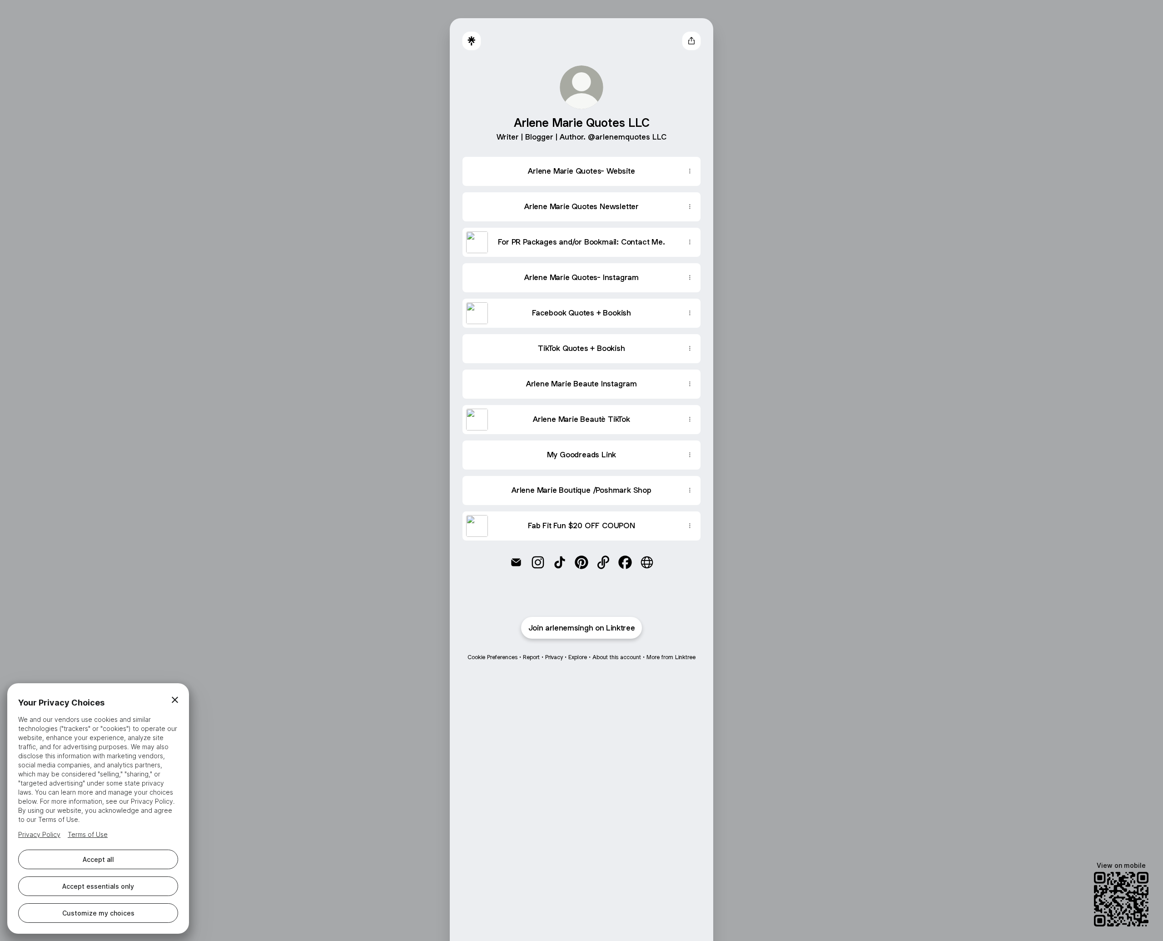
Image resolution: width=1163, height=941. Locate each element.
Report (531, 657)
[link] (516, 562)
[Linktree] (471, 41)
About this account (616, 657)
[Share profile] (691, 41)
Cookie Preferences (492, 657)
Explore (577, 657)
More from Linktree (671, 657)
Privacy (554, 657)
